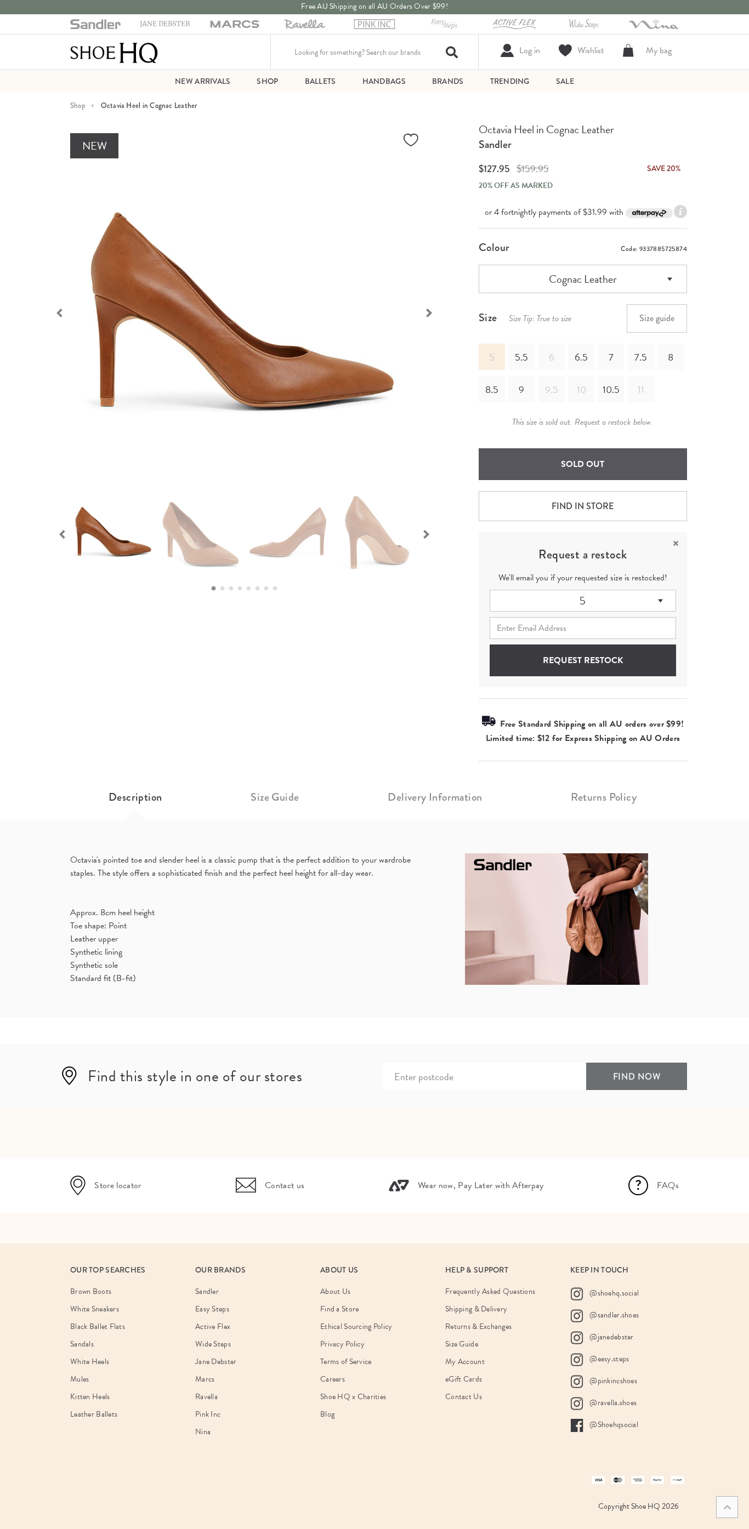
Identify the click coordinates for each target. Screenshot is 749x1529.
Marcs (204, 1379)
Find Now (637, 1076)
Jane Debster (215, 1361)
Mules (79, 1379)
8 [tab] (278, 588)
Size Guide (275, 797)
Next (434, 311)
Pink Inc (207, 1414)
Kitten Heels (90, 1396)
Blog (327, 1414)
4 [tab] (242, 588)
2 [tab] (225, 588)
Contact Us (463, 1396)
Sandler (495, 144)
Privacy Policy (342, 1344)
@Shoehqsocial (613, 1424)
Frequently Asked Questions (490, 1291)
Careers (332, 1379)
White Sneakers (94, 1309)
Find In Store (583, 506)
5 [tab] (251, 588)
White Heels (89, 1361)
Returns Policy (604, 797)
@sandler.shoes (613, 1315)
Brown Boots (90, 1291)
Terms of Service (345, 1361)
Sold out (582, 464)
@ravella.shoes (612, 1402)
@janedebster (611, 1337)
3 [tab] (234, 588)
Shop (77, 105)
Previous (53, 311)
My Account (465, 1361)
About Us (335, 1291)
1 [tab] (216, 588)
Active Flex (212, 1326)
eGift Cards (463, 1379)
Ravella (206, 1396)
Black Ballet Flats (97, 1326)
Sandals (82, 1344)
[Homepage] (114, 52)
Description (135, 797)
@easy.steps (608, 1359)
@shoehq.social (613, 1293)
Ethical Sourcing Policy (356, 1326)
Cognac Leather (583, 279)
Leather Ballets (93, 1414)
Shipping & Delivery (476, 1309)
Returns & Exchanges (478, 1326)
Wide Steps (213, 1344)
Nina (203, 1431)
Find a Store (339, 1309)
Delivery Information (435, 797)
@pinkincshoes (612, 1381)
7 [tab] (269, 588)
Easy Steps (212, 1309)
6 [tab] (260, 588)
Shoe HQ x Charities (353, 1396)
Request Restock (583, 660)
